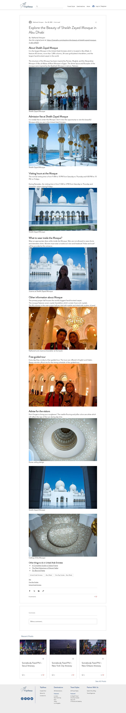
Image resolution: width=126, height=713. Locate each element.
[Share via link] (43, 591)
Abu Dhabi (49, 575)
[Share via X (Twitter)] (34, 591)
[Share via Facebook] (30, 591)
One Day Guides (33, 582)
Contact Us (43, 695)
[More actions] (96, 22)
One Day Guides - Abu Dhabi (63, 575)
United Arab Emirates (36, 575)
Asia (30, 579)
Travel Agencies (91, 693)
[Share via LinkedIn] (39, 591)
